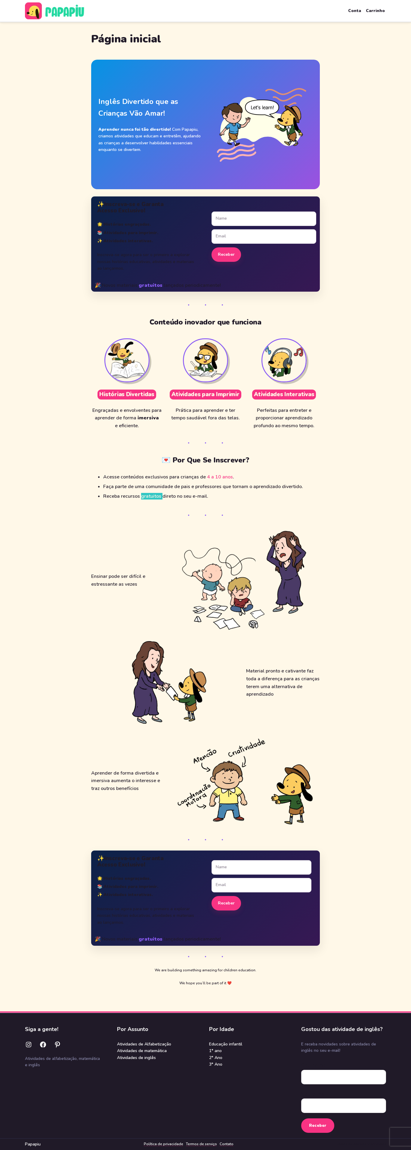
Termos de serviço (201, 1144)
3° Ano (215, 1064)
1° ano (215, 1051)
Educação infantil (225, 1044)
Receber (226, 254)
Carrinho (375, 11)
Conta (354, 11)
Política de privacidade (163, 1144)
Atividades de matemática (142, 1051)
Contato (226, 1144)
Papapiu (33, 1144)
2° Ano (215, 1058)
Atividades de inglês (136, 1058)
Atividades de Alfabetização (144, 1044)
